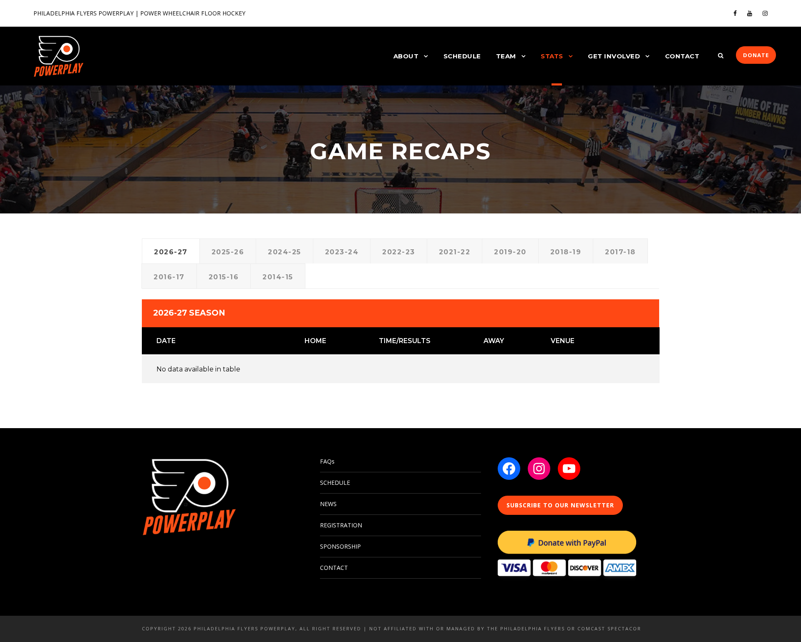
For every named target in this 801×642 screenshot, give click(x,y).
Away (494, 341)
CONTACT (334, 568)
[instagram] (765, 13)
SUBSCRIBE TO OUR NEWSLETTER (560, 505)
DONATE (756, 55)
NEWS (328, 504)
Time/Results (405, 341)
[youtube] (749, 13)
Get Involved (614, 56)
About (406, 56)
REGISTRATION (341, 525)
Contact (682, 56)
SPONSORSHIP (340, 546)
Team (506, 56)
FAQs (327, 461)
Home (315, 341)
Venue (562, 341)
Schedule (462, 56)
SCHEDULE (335, 483)
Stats (552, 56)
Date (166, 341)
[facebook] (735, 13)
